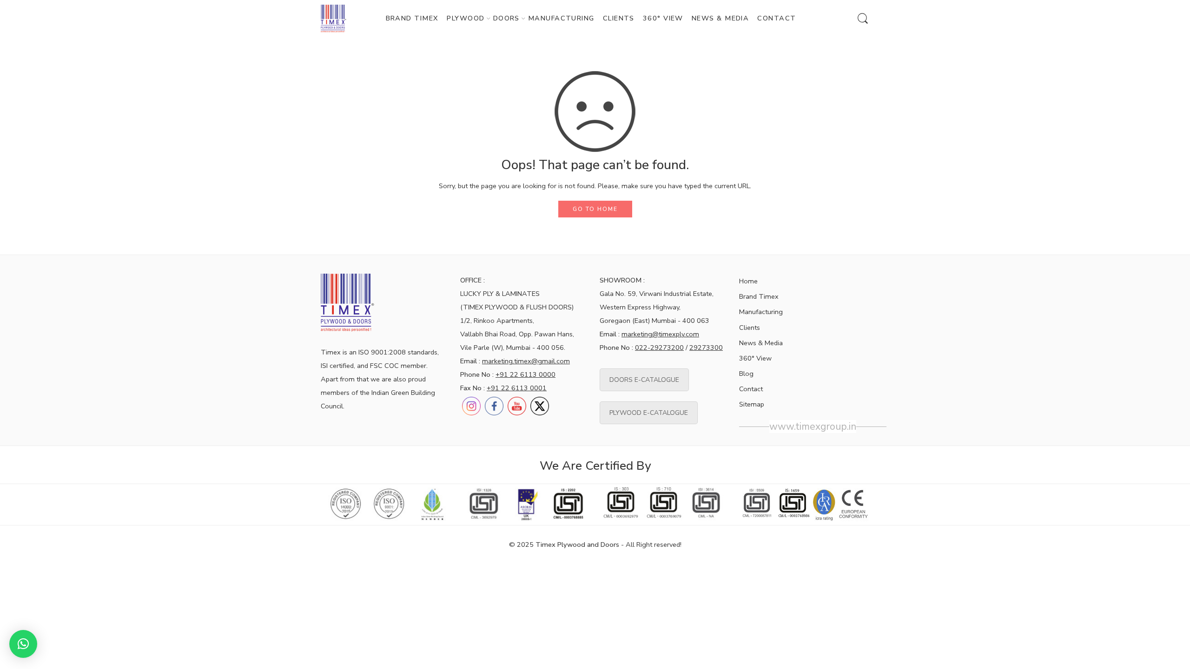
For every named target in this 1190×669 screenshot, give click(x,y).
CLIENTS (619, 18)
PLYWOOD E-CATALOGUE (648, 412)
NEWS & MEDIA (720, 18)
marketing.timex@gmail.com (526, 361)
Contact (751, 389)
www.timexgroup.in (812, 426)
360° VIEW (663, 18)
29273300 (706, 347)
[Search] (862, 19)
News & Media (761, 343)
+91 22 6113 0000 (525, 374)
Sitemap (751, 404)
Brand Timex (759, 296)
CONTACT (776, 18)
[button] (23, 644)
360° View (755, 358)
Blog (746, 373)
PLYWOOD (465, 18)
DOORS (506, 18)
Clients (749, 327)
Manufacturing (761, 311)
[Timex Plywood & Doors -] (333, 19)
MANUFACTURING (561, 18)
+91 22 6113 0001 (517, 388)
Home (748, 281)
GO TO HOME (595, 209)
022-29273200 (659, 347)
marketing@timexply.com (660, 334)
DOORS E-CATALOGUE (644, 379)
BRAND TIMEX (412, 18)
